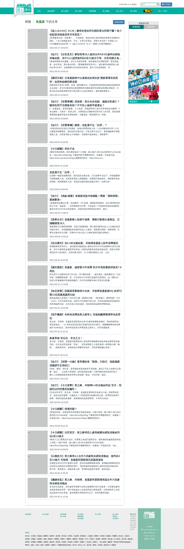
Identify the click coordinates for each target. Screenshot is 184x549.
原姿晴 (58, 536)
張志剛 (76, 536)
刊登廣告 (133, 527)
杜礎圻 (95, 542)
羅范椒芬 (83, 536)
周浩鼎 (58, 542)
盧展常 (53, 545)
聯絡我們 (133, 525)
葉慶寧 (68, 539)
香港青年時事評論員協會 (122, 542)
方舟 (86, 539)
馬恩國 (81, 539)
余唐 (37, 545)
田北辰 (121, 536)
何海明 (102, 536)
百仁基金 (117, 539)
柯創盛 (45, 542)
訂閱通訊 (167, 4)
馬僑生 (62, 539)
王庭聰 (90, 536)
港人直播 (78, 11)
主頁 (39, 11)
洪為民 (91, 539)
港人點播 (64, 11)
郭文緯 (64, 536)
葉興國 (33, 542)
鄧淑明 (104, 539)
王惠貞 (127, 536)
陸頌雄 (70, 542)
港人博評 (133, 11)
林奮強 (113, 545)
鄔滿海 (108, 536)
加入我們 (133, 523)
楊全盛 (110, 539)
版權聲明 (133, 521)
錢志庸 (130, 539)
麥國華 (45, 536)
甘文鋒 (88, 542)
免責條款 (133, 518)
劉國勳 (39, 542)
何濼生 (70, 536)
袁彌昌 (33, 539)
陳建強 (75, 539)
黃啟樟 (98, 539)
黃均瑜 (124, 539)
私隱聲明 (133, 516)
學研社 (27, 545)
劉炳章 (52, 536)
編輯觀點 (80, 516)
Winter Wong (77, 545)
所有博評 (116, 518)
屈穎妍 (39, 539)
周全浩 (27, 536)
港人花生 (119, 11)
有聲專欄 (92, 11)
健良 (32, 545)
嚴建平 (82, 542)
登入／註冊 (162, 11)
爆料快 (132, 529)
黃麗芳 (76, 542)
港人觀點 (106, 11)
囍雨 (41, 545)
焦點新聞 (50, 11)
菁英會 (27, 542)
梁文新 (89, 545)
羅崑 (94, 545)
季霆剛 (114, 536)
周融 (44, 539)
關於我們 (133, 514)
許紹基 (100, 545)
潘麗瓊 (56, 539)
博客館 (115, 516)
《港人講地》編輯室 (105, 542)
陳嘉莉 (50, 539)
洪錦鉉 (64, 542)
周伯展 (27, 539)
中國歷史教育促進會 (64, 545)
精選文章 (107, 545)
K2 (84, 545)
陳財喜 (52, 542)
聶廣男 (47, 545)
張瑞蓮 (39, 536)
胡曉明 (96, 536)
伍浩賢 (33, 536)
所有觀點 (80, 518)
